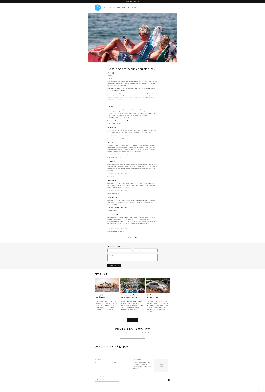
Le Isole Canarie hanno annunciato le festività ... (130, 296)
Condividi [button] (111, 78)
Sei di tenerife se (130, 388)
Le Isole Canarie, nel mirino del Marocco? (106, 296)
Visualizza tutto (132, 320)
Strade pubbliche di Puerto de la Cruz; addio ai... (157, 296)
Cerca (96, 362)
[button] (163, 7)
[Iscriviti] (143, 337)
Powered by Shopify (136, 388)
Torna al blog (133, 237)
